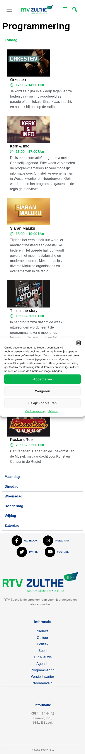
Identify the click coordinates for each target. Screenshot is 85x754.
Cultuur (42, 638)
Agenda (42, 664)
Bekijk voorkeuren (42, 403)
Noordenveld (42, 683)
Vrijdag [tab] (10, 516)
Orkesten (18, 79)
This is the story (23, 310)
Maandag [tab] (12, 477)
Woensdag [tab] (13, 496)
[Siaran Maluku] (28, 211)
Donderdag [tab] (14, 506)
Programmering (42, 670)
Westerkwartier (42, 677)
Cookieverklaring (35, 411)
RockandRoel (22, 439)
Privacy (53, 411)
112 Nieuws (42, 657)
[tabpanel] (42, 258)
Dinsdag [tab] (12, 486)
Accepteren (42, 379)
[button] (78, 343)
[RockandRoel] (28, 423)
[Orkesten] (28, 63)
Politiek (42, 644)
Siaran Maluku (22, 228)
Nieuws (42, 631)
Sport (42, 651)
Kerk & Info (19, 146)
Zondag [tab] (11, 40)
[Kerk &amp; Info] (28, 129)
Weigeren (42, 391)
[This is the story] (28, 293)
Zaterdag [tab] (12, 525)
